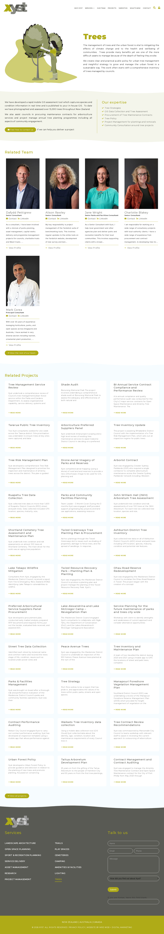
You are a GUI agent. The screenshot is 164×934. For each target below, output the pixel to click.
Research (10, 873)
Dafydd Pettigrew (18, 212)
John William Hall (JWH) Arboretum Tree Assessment (134, 497)
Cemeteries (62, 855)
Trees (58, 879)
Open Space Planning (18, 849)
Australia (85, 922)
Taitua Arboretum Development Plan (74, 761)
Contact (12, 218)
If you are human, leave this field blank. (127, 897)
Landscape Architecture (20, 843)
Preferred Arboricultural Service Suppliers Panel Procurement (25, 609)
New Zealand (70, 922)
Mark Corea (14, 309)
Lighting (60, 873)
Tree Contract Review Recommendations (129, 724)
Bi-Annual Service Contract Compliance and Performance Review (132, 387)
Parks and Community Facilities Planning (76, 497)
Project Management (18, 879)
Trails (59, 843)
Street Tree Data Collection (27, 646)
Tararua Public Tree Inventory (29, 425)
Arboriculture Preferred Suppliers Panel (77, 427)
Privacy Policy (77, 927)
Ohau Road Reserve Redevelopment (127, 569)
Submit (113, 889)
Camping (60, 861)
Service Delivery (15, 861)
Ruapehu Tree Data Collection (22, 497)
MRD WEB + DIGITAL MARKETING (115, 927)
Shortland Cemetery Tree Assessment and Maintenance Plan (26, 532)
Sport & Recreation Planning (23, 855)
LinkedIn (24, 218)
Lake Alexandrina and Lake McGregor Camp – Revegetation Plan (80, 609)
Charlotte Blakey (136, 212)
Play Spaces (62, 849)
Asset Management (16, 867)
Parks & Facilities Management (20, 683)
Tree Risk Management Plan (28, 460)
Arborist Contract (126, 460)
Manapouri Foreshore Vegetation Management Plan (131, 684)
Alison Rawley (55, 212)
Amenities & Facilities (68, 867)
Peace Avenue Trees (75, 646)
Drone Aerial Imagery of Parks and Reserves (77, 462)
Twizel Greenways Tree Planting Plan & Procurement (81, 531)
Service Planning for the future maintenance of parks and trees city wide (134, 609)
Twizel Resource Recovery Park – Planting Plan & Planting (79, 570)
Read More (15, 413)
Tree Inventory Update (129, 425)
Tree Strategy (70, 681)
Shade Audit (69, 384)
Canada (97, 922)
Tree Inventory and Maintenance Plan (127, 648)
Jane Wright (93, 212)
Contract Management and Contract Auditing (133, 761)
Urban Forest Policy (22, 759)
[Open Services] (94, 8)
